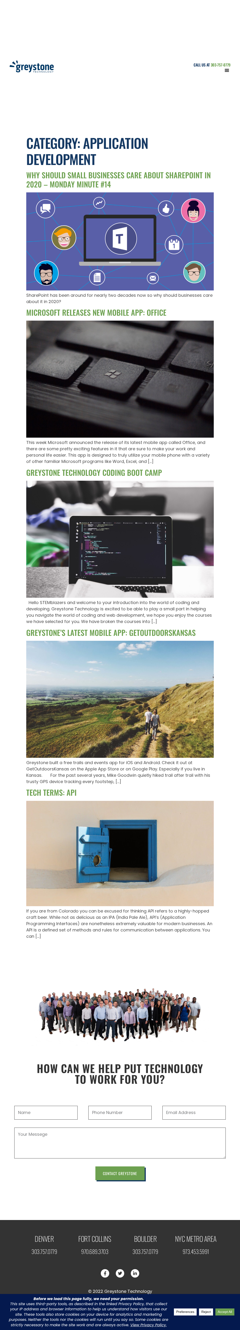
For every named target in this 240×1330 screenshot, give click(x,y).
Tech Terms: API (51, 792)
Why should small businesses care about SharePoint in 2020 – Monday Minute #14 (118, 179)
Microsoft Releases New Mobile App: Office (96, 312)
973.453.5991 (196, 1251)
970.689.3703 (94, 1251)
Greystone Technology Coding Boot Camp (94, 472)
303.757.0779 (44, 1251)
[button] (226, 70)
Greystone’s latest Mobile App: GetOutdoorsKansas (111, 632)
